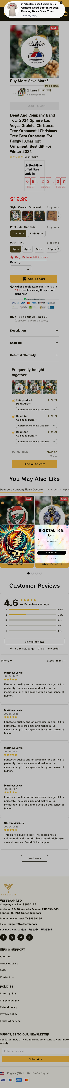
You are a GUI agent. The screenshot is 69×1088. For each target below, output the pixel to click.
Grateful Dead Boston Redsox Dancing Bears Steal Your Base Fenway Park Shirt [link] (39, 11)
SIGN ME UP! (51, 553)
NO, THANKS (52, 558)
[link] (12, 10)
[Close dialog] (67, 526)
